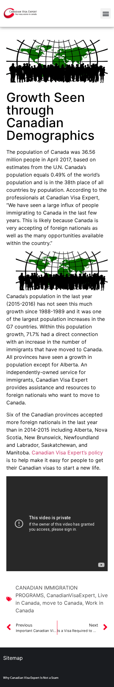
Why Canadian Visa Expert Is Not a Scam (31, 678)
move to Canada (62, 603)
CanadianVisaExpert (71, 595)
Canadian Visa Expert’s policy (67, 452)
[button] (105, 13)
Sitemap (13, 658)
